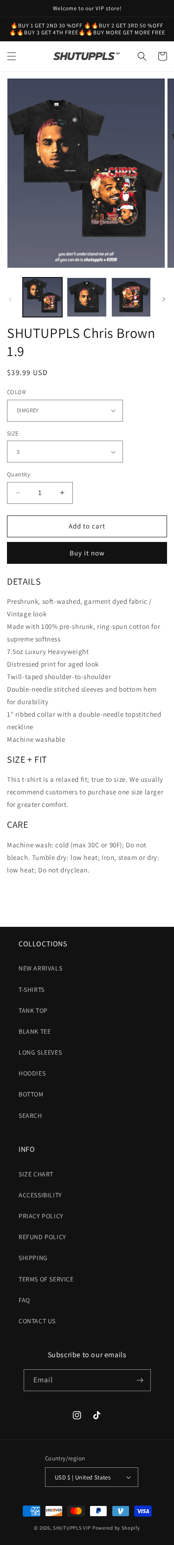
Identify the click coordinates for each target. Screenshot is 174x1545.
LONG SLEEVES (40, 1052)
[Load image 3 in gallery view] (131, 297)
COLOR (16, 392)
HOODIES (32, 1073)
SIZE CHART (36, 1174)
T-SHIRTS (32, 989)
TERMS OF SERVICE (46, 1279)
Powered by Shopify (116, 1528)
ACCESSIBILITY (40, 1195)
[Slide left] (10, 299)
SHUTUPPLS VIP (72, 1528)
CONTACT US (37, 1321)
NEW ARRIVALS (40, 968)
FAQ (24, 1300)
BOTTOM (31, 1094)
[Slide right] (164, 299)
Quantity (18, 474)
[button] (11, 56)
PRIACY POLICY (41, 1216)
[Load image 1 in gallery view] (42, 297)
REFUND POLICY (42, 1237)
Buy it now (87, 552)
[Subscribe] (140, 1380)
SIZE (13, 433)
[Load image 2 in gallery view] (86, 297)
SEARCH (30, 1115)
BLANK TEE (35, 1031)
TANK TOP (33, 1010)
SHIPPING (33, 1258)
